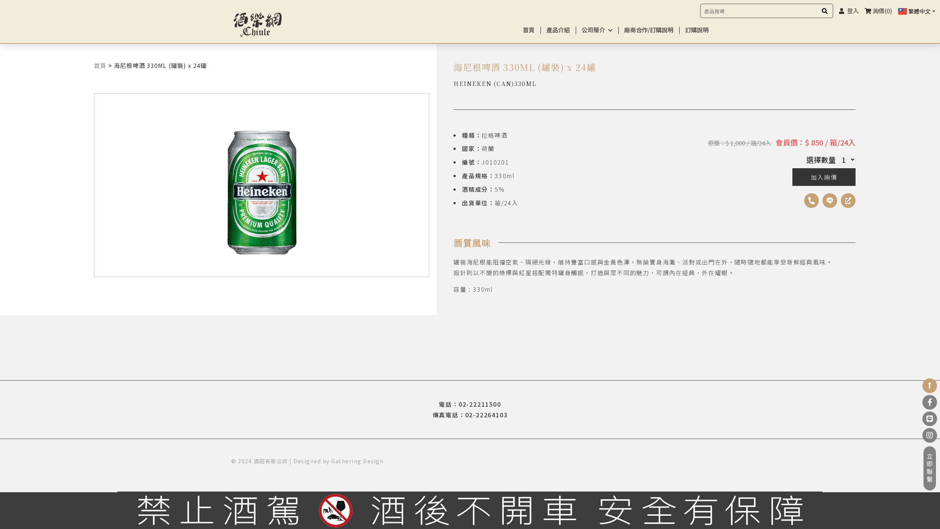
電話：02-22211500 (470, 404)
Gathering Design (357, 461)
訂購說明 (697, 29)
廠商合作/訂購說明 (648, 29)
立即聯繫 (929, 468)
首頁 (529, 29)
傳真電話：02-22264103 (470, 414)
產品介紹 (558, 29)
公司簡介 (593, 29)
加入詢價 (824, 177)
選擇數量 (821, 159)
